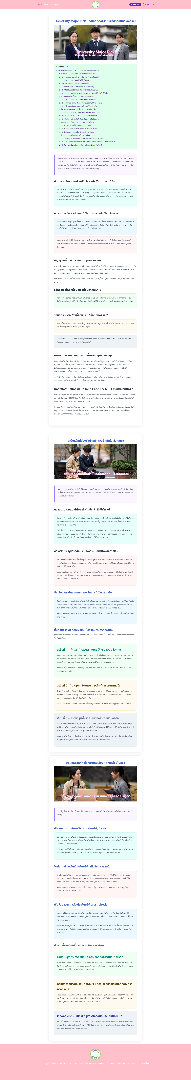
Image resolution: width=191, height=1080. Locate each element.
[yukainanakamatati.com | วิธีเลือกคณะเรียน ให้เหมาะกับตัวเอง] (96, 4)
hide (67, 67)
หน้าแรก (40, 5)
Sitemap (54, 5)
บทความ (47, 5)
